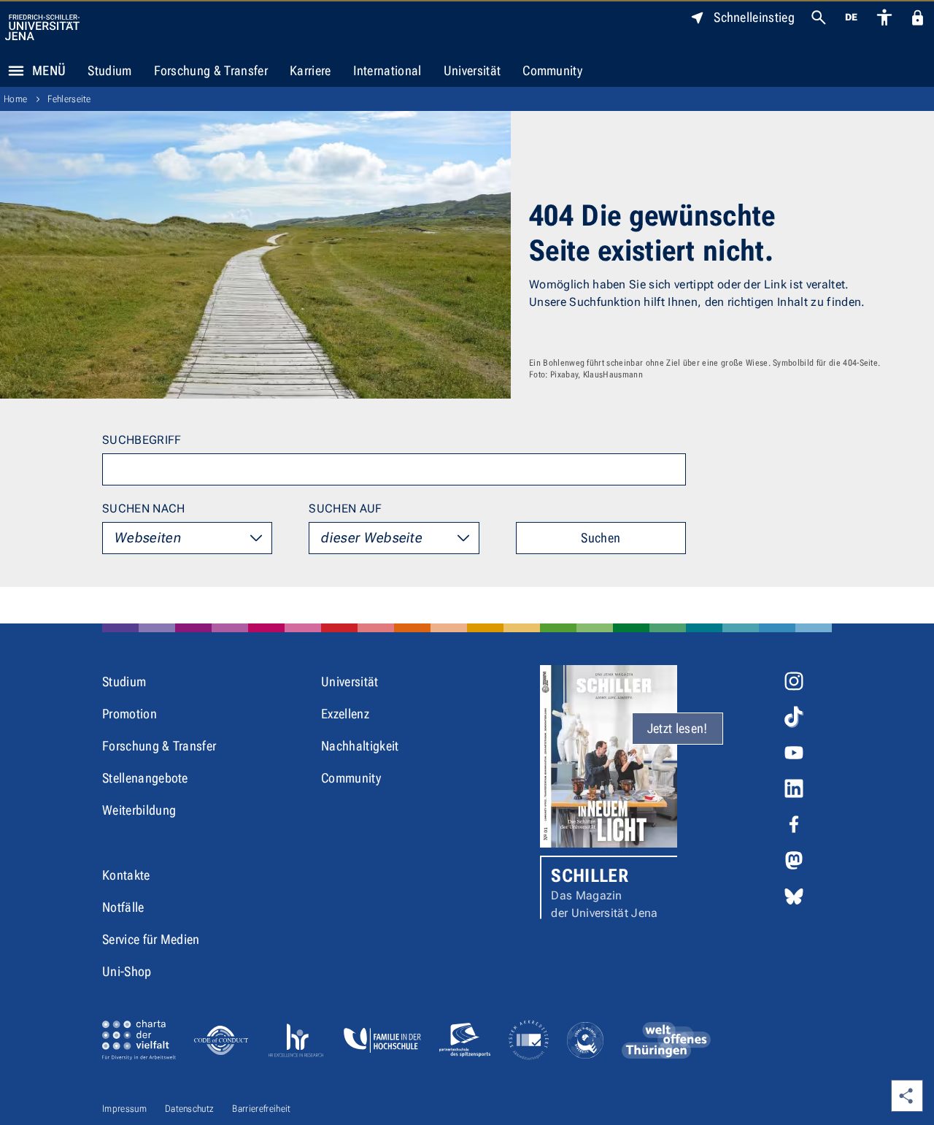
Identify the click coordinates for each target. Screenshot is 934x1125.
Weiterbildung (139, 810)
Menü (49, 70)
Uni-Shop (127, 971)
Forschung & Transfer (211, 70)
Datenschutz (190, 1108)
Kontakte (126, 875)
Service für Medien (151, 939)
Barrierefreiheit (261, 1108)
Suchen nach (143, 508)
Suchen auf (345, 508)
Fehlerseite (69, 98)
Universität (472, 70)
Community (552, 70)
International (387, 70)
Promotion (129, 713)
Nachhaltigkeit (359, 745)
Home (15, 98)
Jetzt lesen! (677, 728)
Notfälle (123, 907)
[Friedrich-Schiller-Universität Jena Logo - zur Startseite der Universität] (42, 27)
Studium (109, 70)
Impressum (124, 1108)
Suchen (600, 537)
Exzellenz (345, 713)
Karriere (310, 70)
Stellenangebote (145, 778)
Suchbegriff (142, 440)
